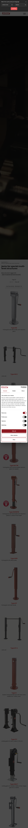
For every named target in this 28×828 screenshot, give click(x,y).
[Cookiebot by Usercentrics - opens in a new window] (21, 387)
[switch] (25, 417)
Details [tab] (14, 390)
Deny (14, 439)
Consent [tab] (5, 390)
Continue (14, 8)
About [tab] (23, 390)
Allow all (14, 431)
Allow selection (14, 435)
